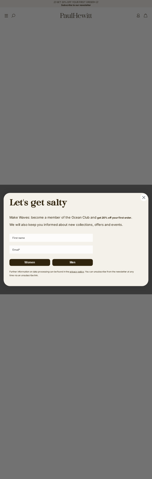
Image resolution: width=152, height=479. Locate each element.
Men (72, 262)
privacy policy (77, 271)
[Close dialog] (144, 197)
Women (29, 262)
